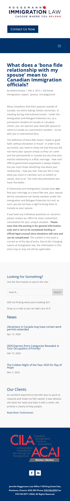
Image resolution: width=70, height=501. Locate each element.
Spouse (34, 94)
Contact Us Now (23, 29)
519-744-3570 (50, 490)
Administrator (17, 90)
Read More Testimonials (20, 412)
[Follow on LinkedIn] (38, 473)
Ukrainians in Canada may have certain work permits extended (34, 328)
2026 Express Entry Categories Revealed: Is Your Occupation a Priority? (33, 347)
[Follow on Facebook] (31, 473)
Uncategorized (47, 94)
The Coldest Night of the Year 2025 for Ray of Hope (34, 366)
